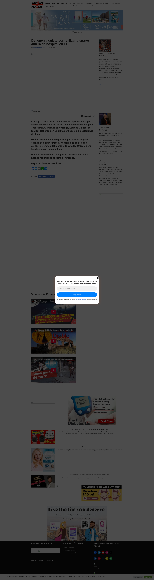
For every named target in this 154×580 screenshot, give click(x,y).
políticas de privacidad (81, 299)
